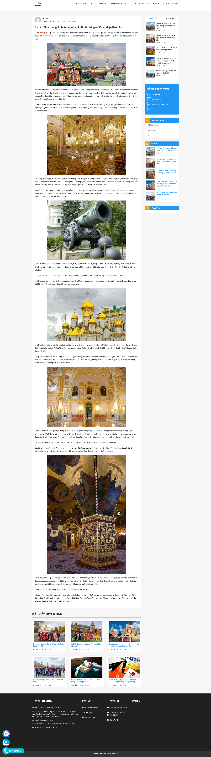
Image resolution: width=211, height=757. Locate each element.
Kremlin (38, 90)
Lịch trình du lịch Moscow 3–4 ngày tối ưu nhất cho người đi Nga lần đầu (123, 645)
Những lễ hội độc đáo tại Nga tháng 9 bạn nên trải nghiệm (165, 25)
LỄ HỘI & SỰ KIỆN (88, 718)
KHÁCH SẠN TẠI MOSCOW (117, 707)
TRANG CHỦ (80, 4)
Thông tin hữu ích (139, 4)
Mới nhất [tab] (153, 18)
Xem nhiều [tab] (170, 18)
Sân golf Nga (87, 712)
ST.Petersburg (153, 125)
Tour (149, 135)
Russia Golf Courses (90, 707)
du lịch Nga (41, 33)
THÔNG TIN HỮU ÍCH (50, 21)
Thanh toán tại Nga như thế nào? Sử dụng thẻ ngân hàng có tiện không (122, 681)
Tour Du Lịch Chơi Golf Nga (165, 4)
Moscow (151, 130)
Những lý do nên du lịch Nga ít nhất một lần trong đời (165, 37)
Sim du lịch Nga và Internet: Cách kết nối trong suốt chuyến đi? (86, 681)
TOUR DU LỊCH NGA (97, 4)
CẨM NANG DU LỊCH (118, 4)
